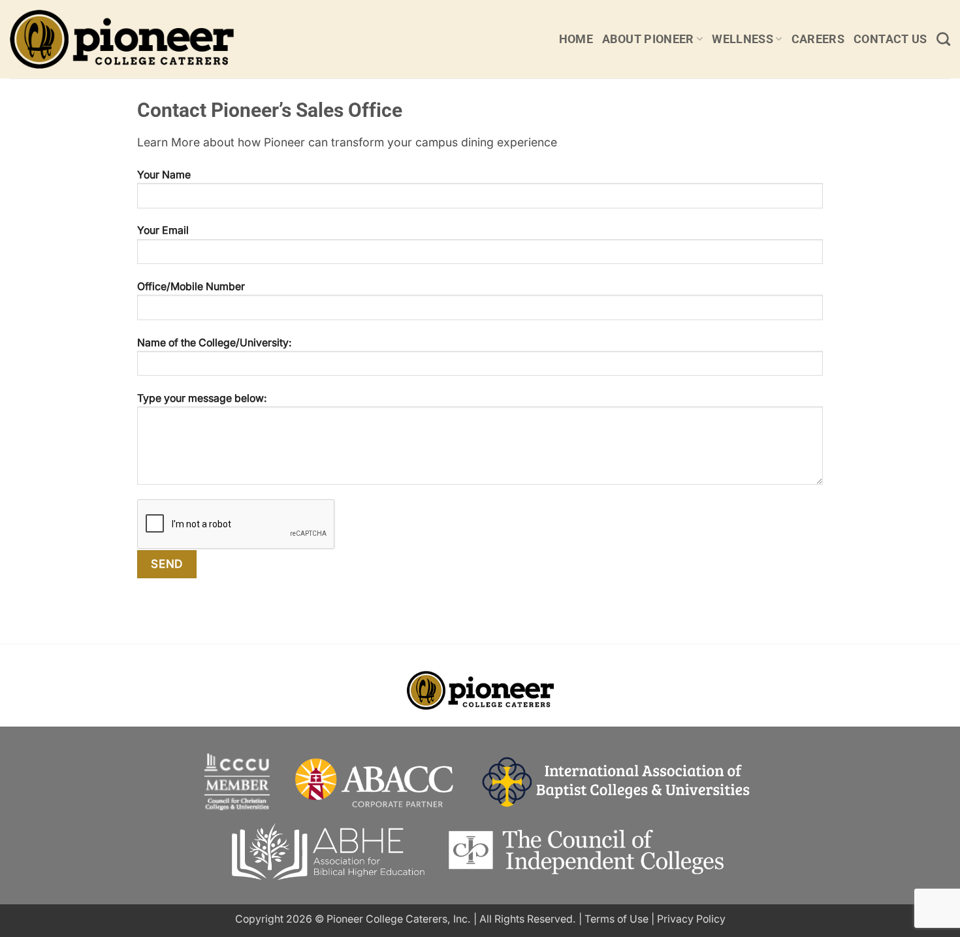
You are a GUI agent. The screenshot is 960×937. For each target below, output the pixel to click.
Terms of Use (616, 919)
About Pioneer (648, 39)
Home (576, 39)
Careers (818, 39)
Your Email (163, 230)
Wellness (742, 39)
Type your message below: (202, 398)
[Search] (943, 39)
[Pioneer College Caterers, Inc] (151, 39)
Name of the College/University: (214, 343)
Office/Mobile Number (191, 286)
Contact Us (890, 39)
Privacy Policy (691, 919)
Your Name (164, 175)
